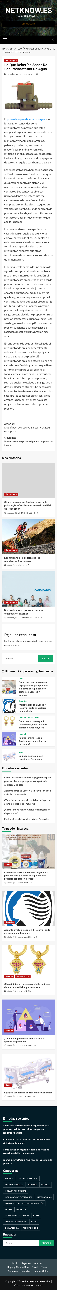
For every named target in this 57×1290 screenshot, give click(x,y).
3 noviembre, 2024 (23, 1097)
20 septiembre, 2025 (24, 937)
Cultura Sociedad (14, 1185)
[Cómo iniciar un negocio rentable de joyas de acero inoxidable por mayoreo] (9, 722)
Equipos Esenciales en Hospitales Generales (26, 819)
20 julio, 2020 (21, 565)
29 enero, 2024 (27, 513)
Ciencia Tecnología (28, 1178)
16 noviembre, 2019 (29, 618)
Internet (9, 1203)
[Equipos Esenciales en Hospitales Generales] (9, 755)
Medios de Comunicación (30, 1203)
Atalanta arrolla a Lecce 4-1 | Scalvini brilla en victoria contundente (33, 708)
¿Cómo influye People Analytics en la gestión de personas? (33, 741)
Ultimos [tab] (10, 671)
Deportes (23, 701)
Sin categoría (11, 60)
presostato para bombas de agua (26, 119)
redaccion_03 (12, 74)
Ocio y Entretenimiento (17, 1215)
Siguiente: (28, 441)
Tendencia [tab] (45, 671)
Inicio (15, 1263)
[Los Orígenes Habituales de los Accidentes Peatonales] (28, 536)
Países (36, 1215)
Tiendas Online (33, 718)
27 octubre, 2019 (28, 74)
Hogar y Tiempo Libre (15, 1191)
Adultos (9, 1178)
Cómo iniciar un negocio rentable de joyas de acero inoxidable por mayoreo (33, 724)
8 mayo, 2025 (21, 991)
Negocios (21, 1209)
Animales (13, 1270)
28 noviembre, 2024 (23, 1046)
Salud (21, 679)
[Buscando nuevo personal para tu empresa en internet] (28, 588)
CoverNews (20, 1285)
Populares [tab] (26, 671)
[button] (5, 39)
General (22, 718)
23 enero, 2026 (21, 883)
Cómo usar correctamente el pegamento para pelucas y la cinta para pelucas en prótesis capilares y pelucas (33, 688)
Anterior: (27, 427)
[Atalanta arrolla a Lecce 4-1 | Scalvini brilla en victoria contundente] (9, 705)
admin (9, 565)
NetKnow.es (28, 10)
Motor (8, 1209)
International (44, 1197)
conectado (32, 641)
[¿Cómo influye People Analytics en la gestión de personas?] (9, 738)
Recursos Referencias (16, 1222)
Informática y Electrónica (18, 1197)
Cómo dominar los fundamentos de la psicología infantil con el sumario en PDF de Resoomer (27, 505)
